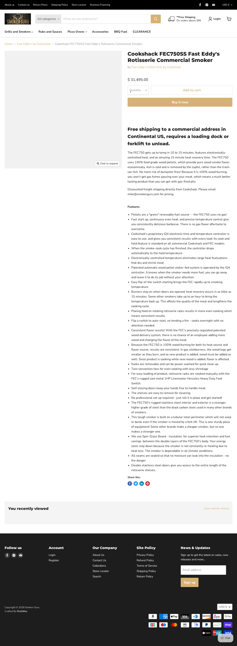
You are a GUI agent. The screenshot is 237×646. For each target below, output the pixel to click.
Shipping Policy (59, 5)
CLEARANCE (142, 32)
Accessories (100, 32)
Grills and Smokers (18, 32)
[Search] (156, 19)
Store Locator (79, 5)
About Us (98, 555)
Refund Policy (145, 560)
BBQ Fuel (120, 32)
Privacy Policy (145, 555)
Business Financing (100, 5)
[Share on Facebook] (130, 483)
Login (217, 19)
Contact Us (99, 560)
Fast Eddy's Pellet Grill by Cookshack (156, 67)
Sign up (190, 582)
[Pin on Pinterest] (147, 483)
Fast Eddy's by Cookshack (34, 44)
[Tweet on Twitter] (135, 483)
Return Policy (40, 5)
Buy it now (180, 102)
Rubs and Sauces (50, 32)
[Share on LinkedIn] (141, 483)
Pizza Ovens (76, 32)
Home (9, 44)
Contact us (23, 5)
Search (97, 576)
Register (54, 560)
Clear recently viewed (216, 508)
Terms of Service (147, 566)
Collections (99, 566)
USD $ (225, 4)
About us (9, 5)
